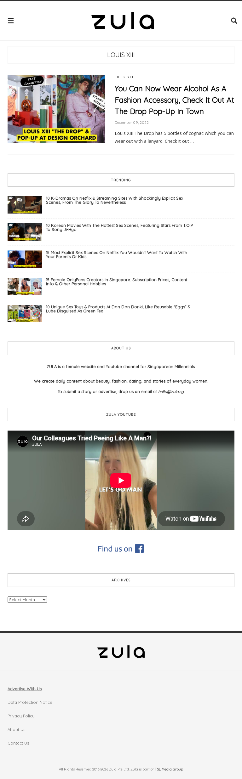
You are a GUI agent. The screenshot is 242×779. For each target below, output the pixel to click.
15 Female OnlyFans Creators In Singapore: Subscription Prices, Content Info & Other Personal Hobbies (116, 281)
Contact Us (18, 743)
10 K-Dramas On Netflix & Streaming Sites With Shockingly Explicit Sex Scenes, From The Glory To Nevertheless (114, 200)
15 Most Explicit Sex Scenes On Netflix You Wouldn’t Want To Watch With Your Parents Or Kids (116, 254)
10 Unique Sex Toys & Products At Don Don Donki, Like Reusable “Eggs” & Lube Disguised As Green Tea (118, 308)
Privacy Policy (21, 715)
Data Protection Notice (30, 702)
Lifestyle (124, 77)
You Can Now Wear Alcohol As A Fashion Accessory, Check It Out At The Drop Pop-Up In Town (174, 100)
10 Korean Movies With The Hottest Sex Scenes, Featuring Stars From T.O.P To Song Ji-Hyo (119, 227)
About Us (16, 729)
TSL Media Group (169, 769)
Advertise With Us (25, 688)
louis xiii (121, 55)
